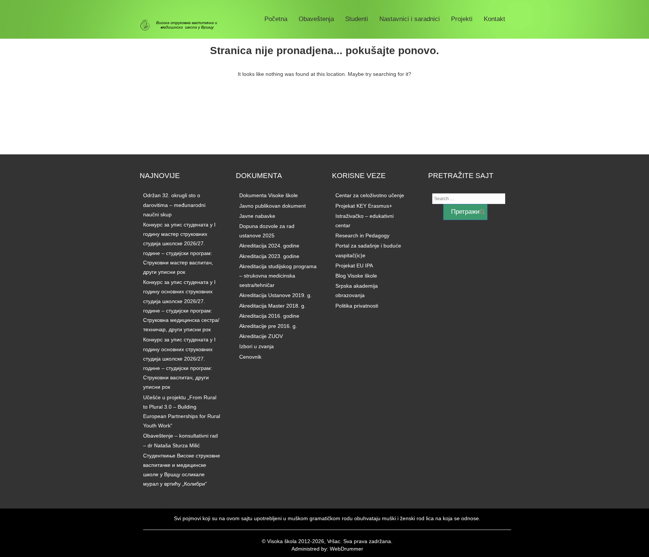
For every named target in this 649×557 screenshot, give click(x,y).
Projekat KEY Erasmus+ (363, 206)
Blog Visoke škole (356, 276)
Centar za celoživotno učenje (369, 195)
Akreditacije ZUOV (261, 336)
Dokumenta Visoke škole (268, 195)
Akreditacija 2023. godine (269, 256)
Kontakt (494, 19)
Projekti (461, 19)
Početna (275, 19)
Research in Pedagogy (362, 235)
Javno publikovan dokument (272, 206)
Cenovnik (250, 357)
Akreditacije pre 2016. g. (268, 326)
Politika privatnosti (356, 306)
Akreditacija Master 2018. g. (272, 306)
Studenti (356, 19)
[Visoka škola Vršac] (181, 25)
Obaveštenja (316, 19)
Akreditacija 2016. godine (269, 316)
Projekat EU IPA (354, 266)
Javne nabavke (257, 216)
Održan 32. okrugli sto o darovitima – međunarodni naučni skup (174, 204)
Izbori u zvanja (256, 346)
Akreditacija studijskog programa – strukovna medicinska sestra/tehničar (278, 275)
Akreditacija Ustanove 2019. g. (275, 295)
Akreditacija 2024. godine (269, 246)
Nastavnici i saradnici (409, 19)
